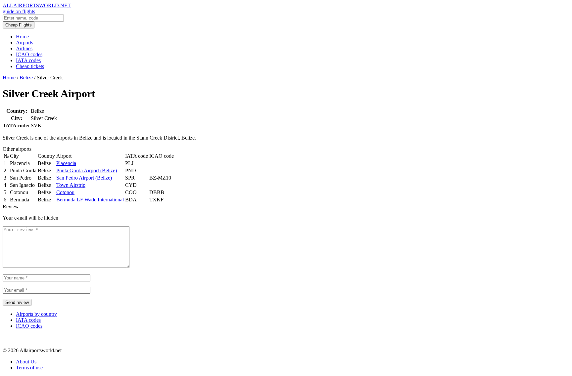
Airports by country (36, 314)
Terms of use (29, 367)
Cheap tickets (30, 66)
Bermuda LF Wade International (90, 199)
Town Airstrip (70, 185)
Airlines (24, 48)
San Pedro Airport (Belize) (84, 178)
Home (22, 36)
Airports (24, 42)
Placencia (66, 163)
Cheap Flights (18, 24)
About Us (26, 361)
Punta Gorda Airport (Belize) (86, 170)
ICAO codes (29, 54)
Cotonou (65, 192)
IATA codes (28, 60)
